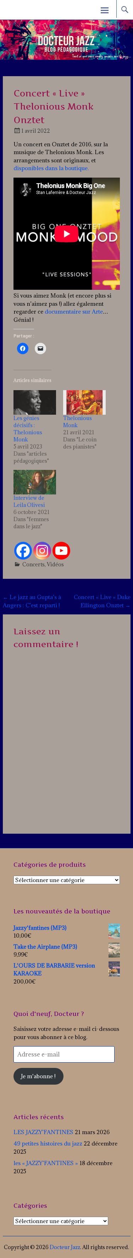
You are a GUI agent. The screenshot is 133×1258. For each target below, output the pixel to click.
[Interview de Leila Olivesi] (34, 482)
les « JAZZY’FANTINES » (45, 1163)
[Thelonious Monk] (84, 402)
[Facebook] (23, 551)
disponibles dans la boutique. (51, 168)
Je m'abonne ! (38, 1076)
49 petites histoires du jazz (47, 1143)
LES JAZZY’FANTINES (43, 1132)
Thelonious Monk (77, 422)
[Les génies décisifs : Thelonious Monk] (34, 402)
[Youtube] (61, 551)
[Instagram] (42, 551)
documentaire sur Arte (74, 311)
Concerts (33, 564)
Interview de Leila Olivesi (29, 501)
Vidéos (55, 564)
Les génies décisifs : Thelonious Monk (27, 429)
